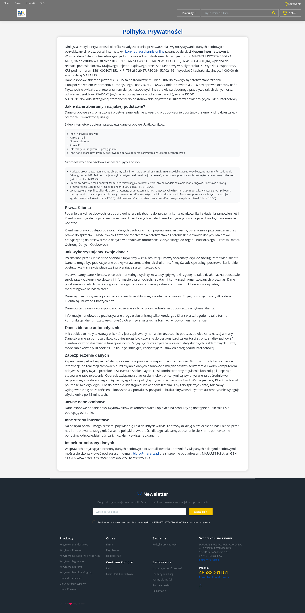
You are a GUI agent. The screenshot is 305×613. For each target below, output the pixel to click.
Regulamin (112, 550)
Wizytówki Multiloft (71, 567)
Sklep (7, 3)
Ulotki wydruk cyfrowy (73, 583)
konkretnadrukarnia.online (144, 51)
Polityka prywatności (164, 544)
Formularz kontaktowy (119, 574)
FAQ (42, 3)
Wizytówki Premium (71, 550)
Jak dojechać (113, 556)
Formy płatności (162, 579)
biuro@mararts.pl (146, 453)
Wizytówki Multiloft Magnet (76, 572)
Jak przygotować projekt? (167, 568)
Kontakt (30, 3)
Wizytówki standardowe (74, 544)
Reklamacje (159, 591)
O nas (18, 3)
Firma (109, 544)
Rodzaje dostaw (161, 585)
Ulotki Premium (69, 589)
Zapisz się (199, 511)
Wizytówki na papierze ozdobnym (80, 556)
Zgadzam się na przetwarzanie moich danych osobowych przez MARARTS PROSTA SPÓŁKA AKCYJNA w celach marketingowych (154, 522)
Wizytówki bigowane (72, 561)
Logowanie (294, 4)
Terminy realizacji (162, 574)
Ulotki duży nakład (70, 578)
